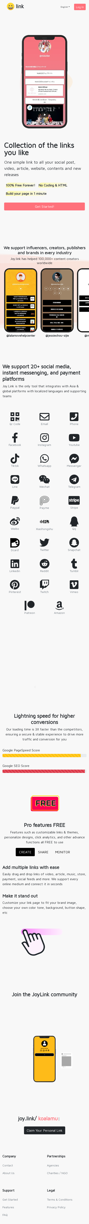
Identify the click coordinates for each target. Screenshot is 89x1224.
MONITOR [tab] (62, 852)
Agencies (53, 1165)
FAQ (5, 1215)
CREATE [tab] (25, 852)
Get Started (10, 1199)
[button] (15, 7)
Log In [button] (80, 7)
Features (8, 1207)
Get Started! (44, 206)
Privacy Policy (56, 1207)
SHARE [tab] (43, 852)
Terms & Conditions (59, 1199)
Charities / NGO (57, 1173)
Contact (7, 1165)
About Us (8, 1173)
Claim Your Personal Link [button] (45, 1130)
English (64, 7)
